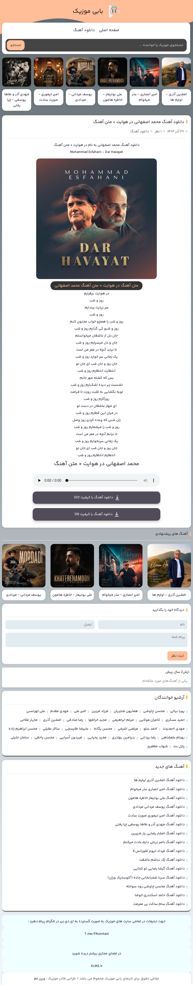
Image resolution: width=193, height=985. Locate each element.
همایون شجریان (126, 711)
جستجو (15, 45)
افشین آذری (52, 720)
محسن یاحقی (44, 737)
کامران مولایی (149, 720)
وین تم (39, 978)
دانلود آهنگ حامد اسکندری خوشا (160, 895)
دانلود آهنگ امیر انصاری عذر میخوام (157, 789)
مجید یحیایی (97, 737)
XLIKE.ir (97, 966)
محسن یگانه (103, 729)
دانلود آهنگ (84, 30)
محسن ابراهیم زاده (23, 729)
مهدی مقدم (59, 711)
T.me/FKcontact (96, 934)
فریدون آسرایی (71, 737)
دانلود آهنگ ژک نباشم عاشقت (162, 860)
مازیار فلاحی (29, 720)
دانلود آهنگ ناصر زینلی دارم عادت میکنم (154, 842)
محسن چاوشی (154, 711)
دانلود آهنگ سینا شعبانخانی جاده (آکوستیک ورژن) (146, 878)
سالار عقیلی (51, 729)
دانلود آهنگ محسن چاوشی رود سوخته (155, 886)
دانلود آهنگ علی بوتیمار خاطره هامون (156, 798)
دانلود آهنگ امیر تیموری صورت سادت (156, 815)
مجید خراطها (97, 720)
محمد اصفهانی (109, 145)
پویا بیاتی (177, 711)
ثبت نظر (177, 656)
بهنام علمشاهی (173, 737)
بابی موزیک (88, 11)
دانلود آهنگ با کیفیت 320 (93, 497)
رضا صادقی (75, 720)
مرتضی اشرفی (128, 729)
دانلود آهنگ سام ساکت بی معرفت (159, 904)
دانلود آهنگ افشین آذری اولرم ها (159, 780)
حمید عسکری (175, 720)
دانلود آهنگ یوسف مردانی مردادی (159, 807)
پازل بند (179, 746)
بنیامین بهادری (123, 737)
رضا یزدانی (148, 737)
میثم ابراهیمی (123, 720)
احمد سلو (150, 729)
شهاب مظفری (157, 746)
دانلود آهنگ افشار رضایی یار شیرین (158, 833)
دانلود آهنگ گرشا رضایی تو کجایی (159, 868)
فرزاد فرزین (99, 711)
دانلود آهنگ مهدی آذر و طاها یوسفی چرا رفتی (150, 824)
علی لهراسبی (35, 711)
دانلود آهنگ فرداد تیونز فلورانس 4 (159, 851)
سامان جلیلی (20, 737)
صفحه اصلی (109, 30)
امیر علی (80, 711)
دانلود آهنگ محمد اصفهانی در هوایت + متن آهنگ (138, 122)
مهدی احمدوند (174, 729)
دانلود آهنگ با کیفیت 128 (93, 514)
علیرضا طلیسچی (76, 729)
